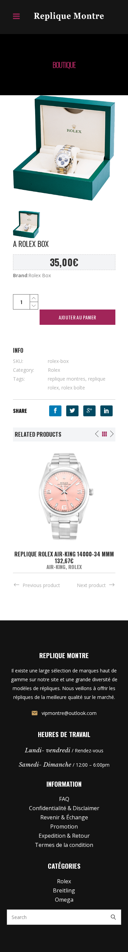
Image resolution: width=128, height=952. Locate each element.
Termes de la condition (64, 845)
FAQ (64, 799)
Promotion (64, 826)
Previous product (41, 585)
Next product (91, 585)
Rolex (54, 370)
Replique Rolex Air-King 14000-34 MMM (64, 554)
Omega (64, 899)
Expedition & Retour (64, 835)
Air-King (56, 566)
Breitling (64, 890)
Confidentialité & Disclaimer (64, 808)
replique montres (66, 378)
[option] (64, 507)
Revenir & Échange (64, 817)
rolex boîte (73, 387)
